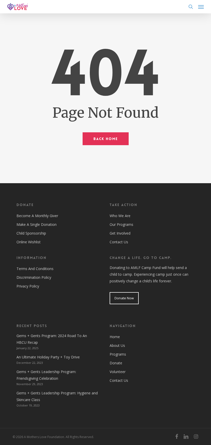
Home (115, 336)
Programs (118, 354)
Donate (116, 362)
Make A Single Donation (36, 224)
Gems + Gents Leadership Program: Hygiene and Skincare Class (57, 396)
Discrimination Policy (33, 277)
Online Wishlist (28, 241)
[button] (201, 6)
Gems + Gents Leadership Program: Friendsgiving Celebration (46, 375)
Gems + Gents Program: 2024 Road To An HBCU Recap (51, 339)
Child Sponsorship (31, 233)
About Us (117, 345)
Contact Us (119, 241)
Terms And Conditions (35, 268)
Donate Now (124, 298)
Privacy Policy (27, 286)
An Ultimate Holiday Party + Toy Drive (48, 357)
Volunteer (118, 371)
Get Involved (120, 233)
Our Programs (121, 224)
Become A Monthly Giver (37, 215)
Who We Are (120, 215)
